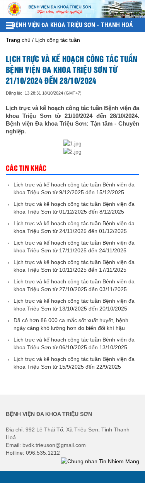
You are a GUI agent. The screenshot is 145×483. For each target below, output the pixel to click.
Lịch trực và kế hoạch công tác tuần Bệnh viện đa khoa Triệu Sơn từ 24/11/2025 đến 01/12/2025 (74, 227)
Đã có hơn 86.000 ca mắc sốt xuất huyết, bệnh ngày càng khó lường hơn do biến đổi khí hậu (71, 324)
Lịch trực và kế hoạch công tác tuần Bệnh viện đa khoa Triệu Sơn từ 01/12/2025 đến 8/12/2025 (74, 208)
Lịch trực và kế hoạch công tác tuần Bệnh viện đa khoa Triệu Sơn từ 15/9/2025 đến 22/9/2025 (74, 363)
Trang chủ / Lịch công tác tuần (43, 40)
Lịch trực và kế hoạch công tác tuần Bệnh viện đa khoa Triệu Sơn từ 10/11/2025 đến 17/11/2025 (74, 266)
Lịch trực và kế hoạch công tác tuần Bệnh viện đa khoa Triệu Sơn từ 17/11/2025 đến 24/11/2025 (74, 247)
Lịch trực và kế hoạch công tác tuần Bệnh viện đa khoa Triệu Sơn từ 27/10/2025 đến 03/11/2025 (74, 285)
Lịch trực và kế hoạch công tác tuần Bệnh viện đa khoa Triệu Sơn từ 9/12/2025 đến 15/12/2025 (74, 188)
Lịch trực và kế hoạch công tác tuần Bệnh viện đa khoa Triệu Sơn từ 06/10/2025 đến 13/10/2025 (74, 343)
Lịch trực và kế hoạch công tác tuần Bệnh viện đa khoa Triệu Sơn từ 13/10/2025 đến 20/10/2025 (74, 305)
